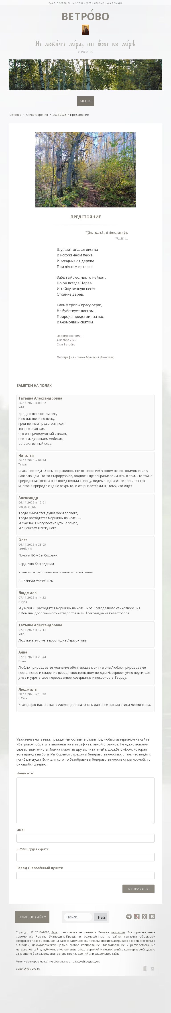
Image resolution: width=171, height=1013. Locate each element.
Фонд (55, 932)
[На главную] (85, 2)
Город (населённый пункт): (39, 868)
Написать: (25, 773)
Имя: (20, 830)
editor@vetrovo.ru (28, 968)
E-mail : (32, 849)
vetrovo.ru (118, 932)
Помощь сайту (32, 917)
